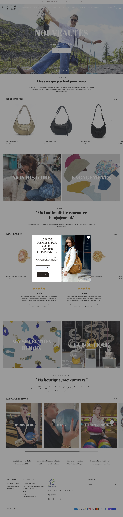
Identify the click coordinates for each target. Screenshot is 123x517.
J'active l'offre (42, 275)
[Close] (88, 237)
